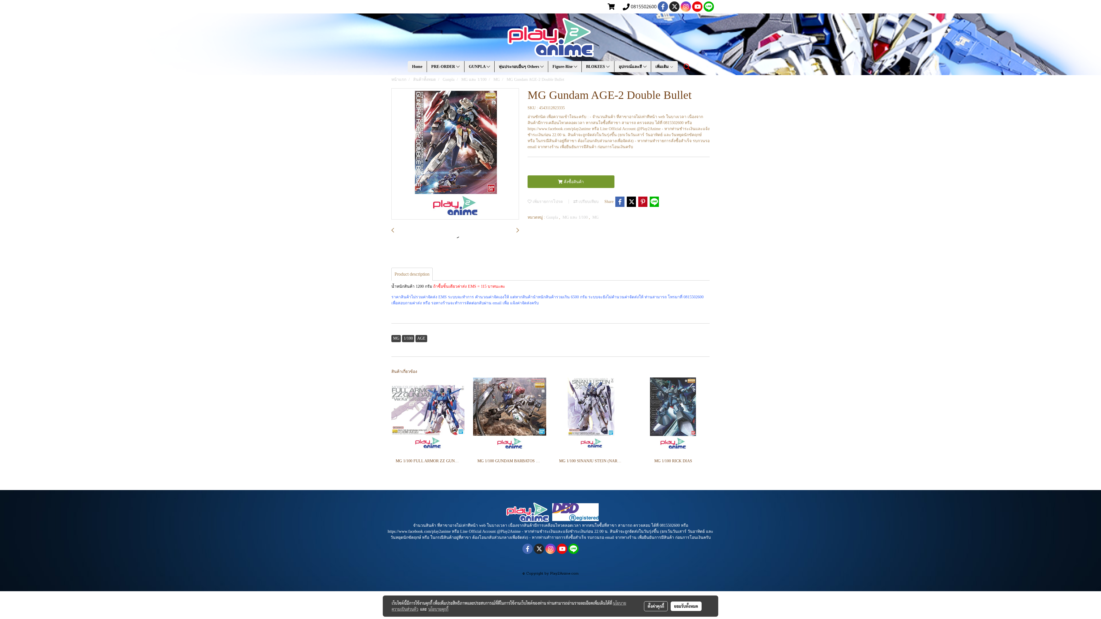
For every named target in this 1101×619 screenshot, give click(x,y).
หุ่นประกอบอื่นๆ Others (519, 66)
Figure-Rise (563, 66)
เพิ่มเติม (662, 66)
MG (595, 217)
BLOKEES (596, 66)
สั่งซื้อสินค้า (573, 182)
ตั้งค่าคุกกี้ (656, 606)
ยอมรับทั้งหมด (686, 606)
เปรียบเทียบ (588, 201)
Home (417, 66)
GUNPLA (478, 66)
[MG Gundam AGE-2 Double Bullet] (455, 154)
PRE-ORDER (443, 66)
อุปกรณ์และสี (631, 66)
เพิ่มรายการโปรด (547, 201)
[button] (687, 66)
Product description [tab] (412, 274)
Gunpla (552, 217)
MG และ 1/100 (576, 217)
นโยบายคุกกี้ (438, 609)
